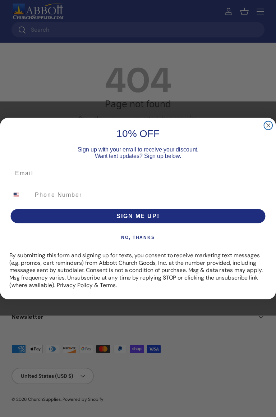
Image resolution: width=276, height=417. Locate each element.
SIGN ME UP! (137, 216)
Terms (108, 285)
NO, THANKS (138, 237)
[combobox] (21, 194)
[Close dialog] (268, 125)
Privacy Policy (75, 285)
